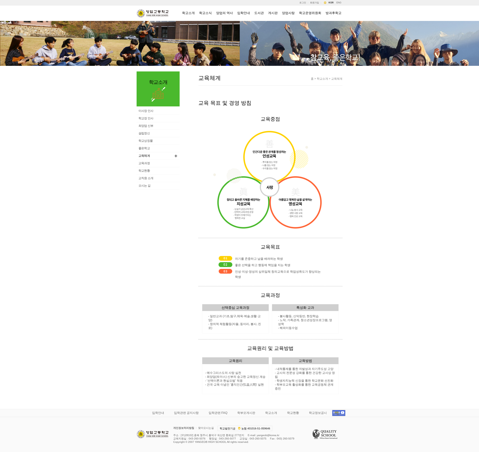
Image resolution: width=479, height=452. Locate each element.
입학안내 (243, 13)
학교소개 (188, 13)
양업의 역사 (224, 13)
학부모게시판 (246, 412)
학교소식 (205, 13)
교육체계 (144, 155)
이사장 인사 (145, 110)
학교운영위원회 (310, 13)
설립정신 (144, 133)
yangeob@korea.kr (268, 435)
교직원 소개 (145, 178)
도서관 (259, 13)
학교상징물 (145, 140)
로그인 (302, 2)
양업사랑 (288, 13)
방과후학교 (333, 13)
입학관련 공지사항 (186, 412)
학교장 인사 (145, 118)
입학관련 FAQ (218, 412)
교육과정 (144, 163)
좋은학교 (144, 148)
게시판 (273, 13)
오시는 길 (144, 185)
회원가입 (314, 2)
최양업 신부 (145, 125)
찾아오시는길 (206, 427)
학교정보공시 (318, 412)
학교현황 (144, 170)
